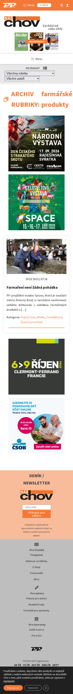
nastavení (9, 681)
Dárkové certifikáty (36, 561)
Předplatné (36, 555)
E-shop (36, 567)
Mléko (41, 317)
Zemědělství (54, 317)
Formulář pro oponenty (36, 610)
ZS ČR (26, 665)
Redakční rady (36, 604)
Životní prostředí (31, 322)
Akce (36, 579)
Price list (36, 635)
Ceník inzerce (36, 629)
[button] (36, 514)
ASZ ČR (36, 665)
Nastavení (33, 687)
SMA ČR (46, 665)
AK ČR (17, 665)
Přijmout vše (13, 687)
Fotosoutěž (36, 573)
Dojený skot (28, 317)
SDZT (55, 665)
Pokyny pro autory (36, 598)
